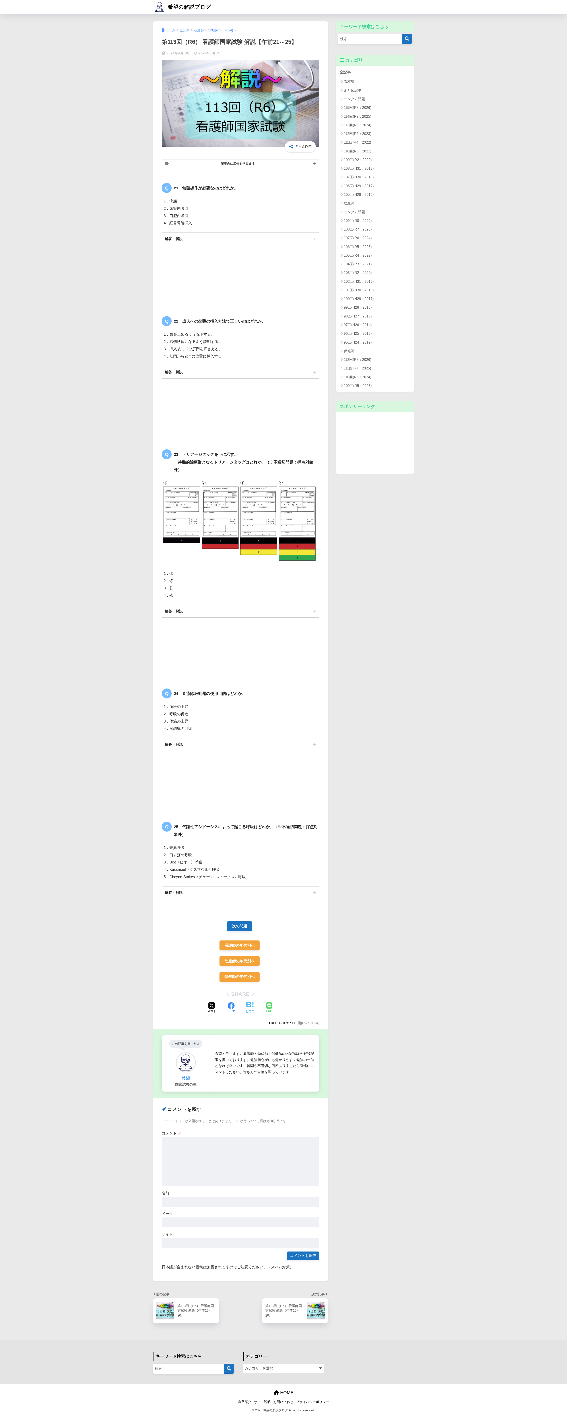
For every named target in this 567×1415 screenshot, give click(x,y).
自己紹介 (244, 1402)
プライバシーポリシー (312, 1402)
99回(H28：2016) (358, 307)
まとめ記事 (352, 90)
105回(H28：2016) (359, 194)
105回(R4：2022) (358, 255)
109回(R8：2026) (358, 221)
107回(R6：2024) (358, 238)
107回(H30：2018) (359, 177)
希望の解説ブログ (188, 7)
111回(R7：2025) (357, 368)
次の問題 (239, 926)
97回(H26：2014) (358, 325)
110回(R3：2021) (357, 151)
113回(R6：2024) (305, 1023)
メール (167, 1214)
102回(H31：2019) (359, 281)
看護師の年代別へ (240, 945)
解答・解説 (174, 239)
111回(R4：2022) (357, 142)
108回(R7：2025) (358, 229)
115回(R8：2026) (357, 108)
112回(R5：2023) (357, 134)
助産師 (349, 203)
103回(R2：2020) (358, 273)
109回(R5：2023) (358, 386)
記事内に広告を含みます (238, 163)
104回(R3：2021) (358, 264)
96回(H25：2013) (358, 333)
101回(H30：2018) (359, 290)
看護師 (349, 82)
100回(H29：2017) (359, 299)
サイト (167, 1234)
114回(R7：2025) (357, 116)
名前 (165, 1193)
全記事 (345, 72)
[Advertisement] (375, 443)
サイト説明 (262, 1402)
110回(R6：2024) (357, 377)
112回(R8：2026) (357, 359)
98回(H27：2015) (358, 316)
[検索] (407, 39)
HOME (286, 1392)
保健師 (349, 351)
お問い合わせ (283, 1402)
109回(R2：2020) (358, 160)
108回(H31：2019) (359, 168)
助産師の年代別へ (240, 961)
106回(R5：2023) (358, 247)
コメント (172, 1133)
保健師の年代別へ (240, 977)
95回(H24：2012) (358, 342)
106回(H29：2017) (359, 186)
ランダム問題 (354, 99)
